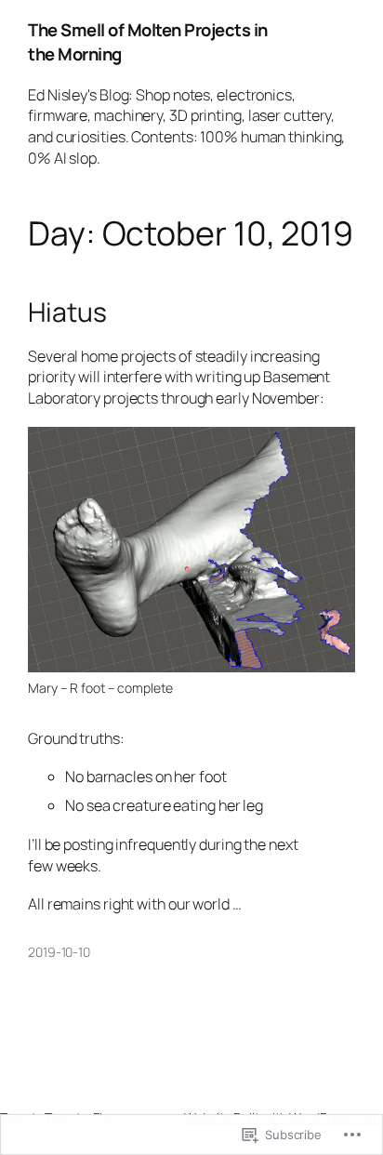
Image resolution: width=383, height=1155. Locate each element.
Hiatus (67, 312)
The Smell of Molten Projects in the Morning (148, 42)
